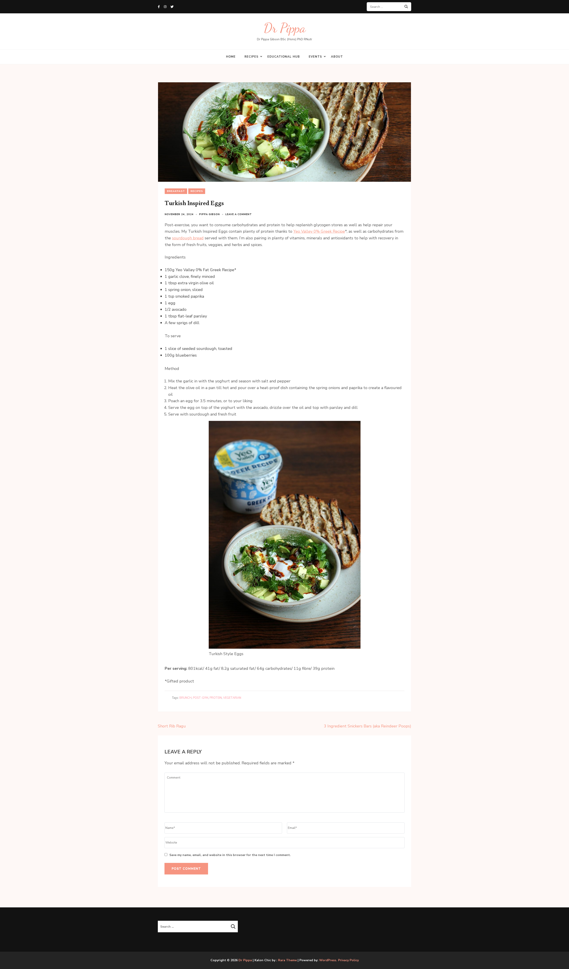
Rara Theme (287, 960)
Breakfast (176, 191)
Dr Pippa (285, 28)
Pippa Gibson (209, 214)
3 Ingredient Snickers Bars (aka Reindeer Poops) (367, 726)
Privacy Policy (348, 960)
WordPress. (328, 960)
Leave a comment (238, 214)
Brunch (185, 698)
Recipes (251, 57)
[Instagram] (165, 7)
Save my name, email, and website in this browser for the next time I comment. (230, 855)
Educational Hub (283, 57)
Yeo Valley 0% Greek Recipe (319, 231)
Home (231, 57)
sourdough (206, 348)
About (337, 57)
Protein (216, 698)
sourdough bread (188, 238)
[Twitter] (172, 7)
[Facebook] (159, 7)
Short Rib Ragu (172, 726)
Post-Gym (200, 698)
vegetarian (232, 698)
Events (315, 57)
